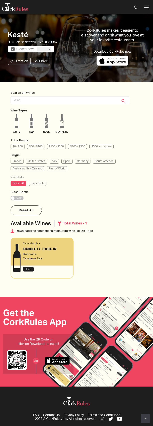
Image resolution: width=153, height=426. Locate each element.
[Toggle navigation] (136, 8)
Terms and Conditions (104, 415)
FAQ (36, 415)
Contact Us (51, 415)
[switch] (17, 198)
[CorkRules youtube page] (119, 419)
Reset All (26, 210)
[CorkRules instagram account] (102, 419)
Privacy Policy (74, 415)
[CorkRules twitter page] (110, 419)
